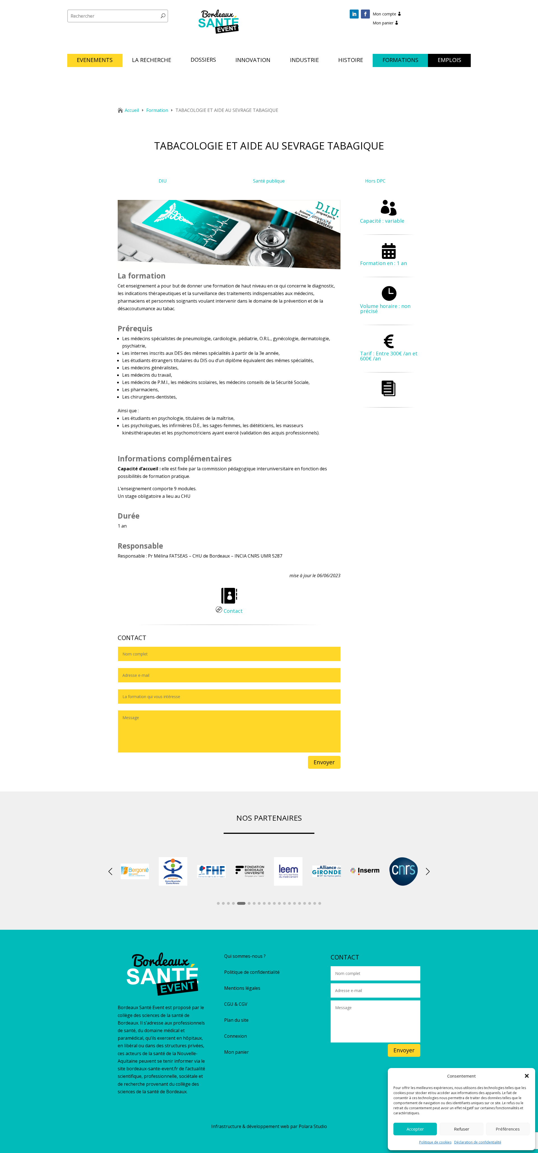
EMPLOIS (449, 61)
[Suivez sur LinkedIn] (354, 14)
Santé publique (269, 181)
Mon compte (384, 14)
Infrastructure (226, 1126)
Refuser (461, 1129)
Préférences (508, 1129)
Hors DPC (375, 181)
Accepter (415, 1129)
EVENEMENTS (95, 61)
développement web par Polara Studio (287, 1126)
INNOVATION (252, 61)
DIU (163, 181)
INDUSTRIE (304, 61)
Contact (232, 610)
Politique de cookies (435, 1142)
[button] (527, 1076)
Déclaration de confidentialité (477, 1142)
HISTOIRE (350, 61)
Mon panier (383, 23)
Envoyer (324, 762)
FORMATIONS (400, 61)
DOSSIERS (203, 60)
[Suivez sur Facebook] (365, 14)
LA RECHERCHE (151, 61)
